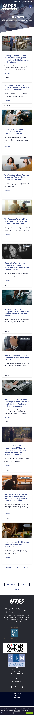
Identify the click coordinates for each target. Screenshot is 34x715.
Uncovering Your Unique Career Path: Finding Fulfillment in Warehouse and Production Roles (16, 266)
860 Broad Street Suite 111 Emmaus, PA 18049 (17, 672)
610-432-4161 (17, 681)
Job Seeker (24, 584)
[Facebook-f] (11, 686)
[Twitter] (15, 686)
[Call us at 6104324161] (17, 678)
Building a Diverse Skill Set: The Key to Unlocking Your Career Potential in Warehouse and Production (17, 58)
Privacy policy (4, 712)
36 (24, 568)
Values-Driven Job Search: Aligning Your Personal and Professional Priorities (15, 131)
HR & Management (11, 584)
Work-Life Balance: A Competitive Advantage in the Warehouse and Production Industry (16, 312)
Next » (27, 568)
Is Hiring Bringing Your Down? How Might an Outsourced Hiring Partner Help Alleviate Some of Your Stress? (16, 497)
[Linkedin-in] (18, 686)
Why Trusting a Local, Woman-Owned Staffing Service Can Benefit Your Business (16, 177)
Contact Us (16, 2)
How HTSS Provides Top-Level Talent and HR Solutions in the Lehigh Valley (16, 357)
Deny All (17, 712)
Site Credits (17, 698)
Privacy (17, 696)
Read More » (7, 73)
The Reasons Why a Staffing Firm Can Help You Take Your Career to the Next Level (16, 221)
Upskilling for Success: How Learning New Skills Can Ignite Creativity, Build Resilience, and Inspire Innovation (16, 402)
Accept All (29, 712)
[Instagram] (22, 686)
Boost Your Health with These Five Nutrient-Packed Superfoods (16, 544)
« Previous (8, 568)
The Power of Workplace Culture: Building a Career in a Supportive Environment (16, 87)
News (17, 589)
